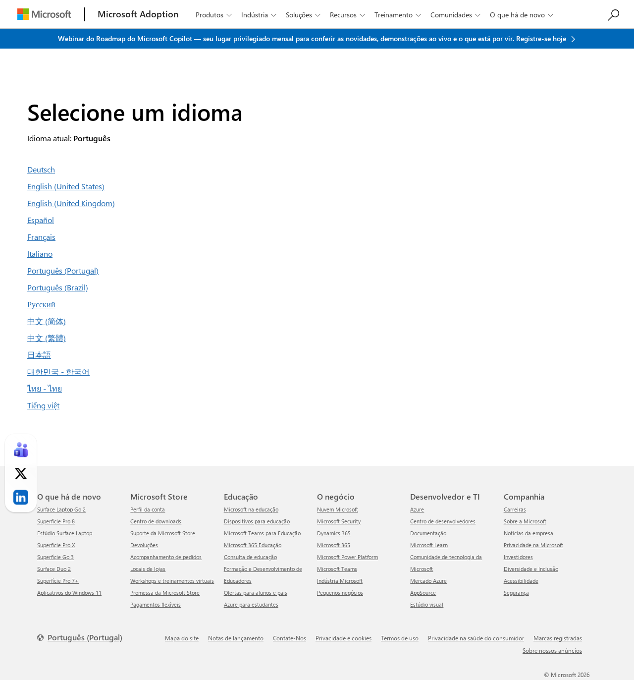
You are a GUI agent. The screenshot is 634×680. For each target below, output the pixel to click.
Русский (41, 304)
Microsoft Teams (337, 568)
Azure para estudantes (251, 604)
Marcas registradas (557, 638)
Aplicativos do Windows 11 (69, 592)
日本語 (39, 354)
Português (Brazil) (57, 287)
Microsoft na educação (251, 509)
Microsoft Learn (429, 545)
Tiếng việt (43, 405)
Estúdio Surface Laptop (64, 533)
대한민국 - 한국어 (58, 371)
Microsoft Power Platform (347, 557)
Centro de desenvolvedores (443, 521)
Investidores (518, 557)
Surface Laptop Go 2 (61, 509)
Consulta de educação (250, 557)
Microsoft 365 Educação (252, 545)
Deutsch (41, 169)
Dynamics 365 (334, 533)
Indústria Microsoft (340, 580)
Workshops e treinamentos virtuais (172, 580)
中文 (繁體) (46, 338)
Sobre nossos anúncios (552, 650)
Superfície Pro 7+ (58, 580)
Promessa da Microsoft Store (165, 592)
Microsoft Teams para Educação (262, 533)
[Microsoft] (44, 14)
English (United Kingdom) (71, 203)
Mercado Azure (428, 580)
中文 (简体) (46, 321)
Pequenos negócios (340, 592)
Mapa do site (182, 638)
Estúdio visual (426, 604)
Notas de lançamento (236, 638)
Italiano (40, 253)
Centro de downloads (155, 521)
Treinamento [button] (397, 14)
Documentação (428, 533)
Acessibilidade (521, 580)
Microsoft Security (339, 521)
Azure (417, 509)
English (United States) (66, 186)
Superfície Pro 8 (56, 521)
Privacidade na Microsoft (533, 545)
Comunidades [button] (455, 14)
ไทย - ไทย (44, 388)
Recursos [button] (347, 14)
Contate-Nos (289, 638)
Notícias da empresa (528, 533)
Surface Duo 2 (54, 568)
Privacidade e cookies (343, 638)
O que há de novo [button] (521, 14)
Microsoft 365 (333, 545)
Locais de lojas (147, 568)
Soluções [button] (303, 14)
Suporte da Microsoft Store (162, 533)
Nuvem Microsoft (337, 509)
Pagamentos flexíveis (155, 604)
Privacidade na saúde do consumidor (476, 638)
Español (40, 220)
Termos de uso (400, 638)
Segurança (516, 592)
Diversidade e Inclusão (531, 568)
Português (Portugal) (63, 270)
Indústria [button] (258, 14)
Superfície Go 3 (55, 557)
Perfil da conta (147, 509)
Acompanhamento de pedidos (166, 557)
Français (41, 236)
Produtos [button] (214, 14)
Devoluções (144, 545)
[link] (21, 449)
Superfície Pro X (56, 545)
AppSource (423, 592)
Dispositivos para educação (257, 521)
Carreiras (515, 509)
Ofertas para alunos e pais (255, 592)
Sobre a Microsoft (525, 521)
